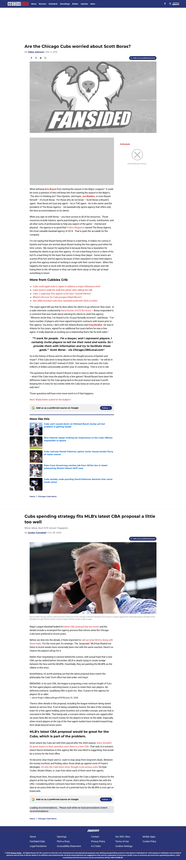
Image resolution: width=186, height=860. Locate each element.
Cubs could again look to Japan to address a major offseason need (66, 286)
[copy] (45, 58)
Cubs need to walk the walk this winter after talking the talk (62, 290)
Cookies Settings (123, 846)
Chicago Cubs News (47, 496)
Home (32, 496)
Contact (95, 836)
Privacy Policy (98, 841)
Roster (75, 4)
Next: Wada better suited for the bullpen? (50, 399)
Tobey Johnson (36, 52)
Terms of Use (122, 841)
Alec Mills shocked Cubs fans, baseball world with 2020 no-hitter (65, 300)
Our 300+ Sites (122, 836)
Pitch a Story (63, 841)
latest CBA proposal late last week (81, 626)
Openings (61, 836)
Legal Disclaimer (38, 846)
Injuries (84, 4)
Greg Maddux (95, 324)
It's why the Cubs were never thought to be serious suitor (69, 767)
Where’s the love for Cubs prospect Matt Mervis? (57, 297)
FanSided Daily (37, 841)
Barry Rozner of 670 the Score (76, 310)
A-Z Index (96, 846)
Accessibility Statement (69, 846)
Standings (65, 4)
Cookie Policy (149, 841)
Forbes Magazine (75, 227)
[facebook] (165, 4)
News (33, 4)
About (33, 836)
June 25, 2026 (71, 697)
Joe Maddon (88, 196)
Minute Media (16, 853)
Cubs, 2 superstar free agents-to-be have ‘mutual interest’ (62, 293)
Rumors (42, 4)
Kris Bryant (50, 189)
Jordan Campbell (37, 532)
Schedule (53, 4)
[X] (170, 4)
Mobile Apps (149, 836)
